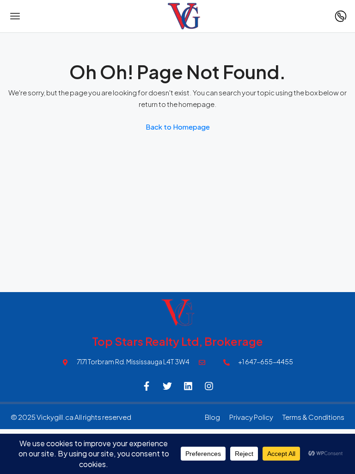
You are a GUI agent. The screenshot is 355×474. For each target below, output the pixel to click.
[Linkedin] (188, 386)
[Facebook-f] (146, 386)
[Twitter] (167, 386)
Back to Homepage (178, 126)
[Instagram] (209, 386)
